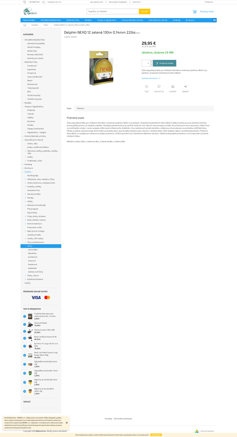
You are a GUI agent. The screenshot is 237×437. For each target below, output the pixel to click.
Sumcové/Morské (34, 77)
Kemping (28, 164)
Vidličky (30, 117)
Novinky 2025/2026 (35, 54)
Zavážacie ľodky (34, 235)
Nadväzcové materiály (36, 205)
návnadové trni (33, 190)
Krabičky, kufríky (34, 186)
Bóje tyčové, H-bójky (36, 231)
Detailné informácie (150, 78)
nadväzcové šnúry (35, 271)
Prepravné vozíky (34, 227)
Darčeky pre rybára (35, 58)
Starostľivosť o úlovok (34, 140)
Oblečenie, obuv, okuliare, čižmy (41, 179)
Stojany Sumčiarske (35, 128)
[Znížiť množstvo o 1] (151, 64)
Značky (28, 283)
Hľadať (144, 11)
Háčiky (30, 201)
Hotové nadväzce (34, 223)
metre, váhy (32, 143)
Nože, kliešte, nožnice (36, 220)
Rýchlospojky (32, 175)
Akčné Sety (32, 51)
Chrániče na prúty (34, 99)
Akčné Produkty (34, 47)
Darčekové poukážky (36, 43)
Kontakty (137, 2)
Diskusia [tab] (80, 108)
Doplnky (28, 172)
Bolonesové (32, 84)
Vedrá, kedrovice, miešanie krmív (41, 183)
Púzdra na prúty (33, 95)
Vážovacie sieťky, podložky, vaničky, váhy (42, 152)
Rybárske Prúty (31, 62)
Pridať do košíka (166, 63)
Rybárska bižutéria (35, 279)
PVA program (32, 209)
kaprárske (32, 253)
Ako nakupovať (96, 2)
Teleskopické (33, 88)
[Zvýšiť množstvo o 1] (151, 61)
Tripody (30, 114)
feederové (32, 264)
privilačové (32, 257)
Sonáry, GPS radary (35, 238)
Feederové (32, 65)
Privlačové (31, 73)
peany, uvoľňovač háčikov (38, 147)
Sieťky (30, 157)
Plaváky (30, 198)
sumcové (32, 260)
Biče (29, 91)
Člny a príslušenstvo (35, 242)
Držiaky (30, 125)
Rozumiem (156, 435)
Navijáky (28, 103)
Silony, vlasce (33, 275)
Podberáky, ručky (34, 160)
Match (29, 80)
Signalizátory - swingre (36, 132)
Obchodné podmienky (118, 2)
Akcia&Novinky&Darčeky (35, 39)
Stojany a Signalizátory (34, 106)
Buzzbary (31, 121)
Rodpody (31, 110)
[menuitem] (29, 20)
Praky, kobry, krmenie (36, 216)
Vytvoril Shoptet (207, 431)
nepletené (32, 268)
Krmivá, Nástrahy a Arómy (35, 136)
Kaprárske (31, 69)
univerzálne (33, 249)
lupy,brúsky (32, 212)
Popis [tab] (69, 108)
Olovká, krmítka (33, 194)
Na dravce (29, 168)
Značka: (70, 37)
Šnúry (29, 246)
